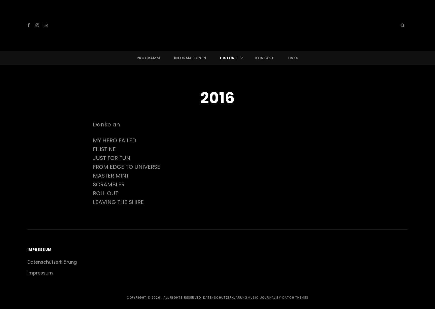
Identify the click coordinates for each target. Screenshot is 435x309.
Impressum (40, 273)
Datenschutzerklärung (52, 262)
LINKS (293, 57)
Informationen (190, 57)
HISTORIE (229, 57)
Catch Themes (295, 297)
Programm (148, 57)
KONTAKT (264, 57)
